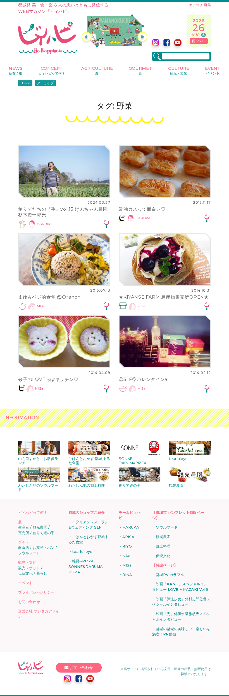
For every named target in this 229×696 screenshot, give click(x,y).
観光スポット (29, 568)
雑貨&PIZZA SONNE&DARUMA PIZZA (85, 566)
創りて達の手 (43, 533)
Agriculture (97, 70)
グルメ (23, 542)
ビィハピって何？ (32, 512)
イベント (25, 582)
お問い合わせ (29, 601)
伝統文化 (25, 573)
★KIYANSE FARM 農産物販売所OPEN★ (164, 297)
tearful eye (82, 551)
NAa (126, 555)
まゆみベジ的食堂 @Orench (49, 297)
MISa (41, 306)
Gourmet (140, 70)
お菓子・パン (43, 547)
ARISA (128, 536)
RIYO (127, 546)
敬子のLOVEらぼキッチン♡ (48, 379)
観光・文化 (27, 562)
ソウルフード (29, 553)
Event (212, 70)
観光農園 (40, 527)
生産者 (23, 527)
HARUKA (44, 224)
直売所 (23, 533)
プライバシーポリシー (36, 592)
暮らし (41, 573)
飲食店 (23, 547)
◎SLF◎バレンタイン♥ (143, 379)
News (15, 70)
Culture (178, 70)
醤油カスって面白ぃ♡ (142, 209)
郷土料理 (163, 546)
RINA (127, 574)
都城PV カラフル (170, 574)
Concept (51, 70)
